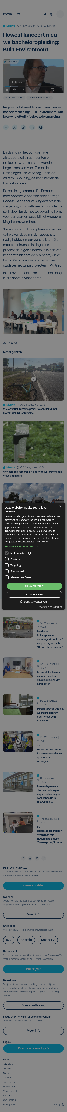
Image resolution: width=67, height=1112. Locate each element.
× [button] (60, 506)
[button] (33, 546)
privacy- (13, 541)
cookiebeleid (27, 541)
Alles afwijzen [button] (34, 594)
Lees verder (42, 541)
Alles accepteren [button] (35, 586)
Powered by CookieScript (50, 607)
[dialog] (33, 555)
